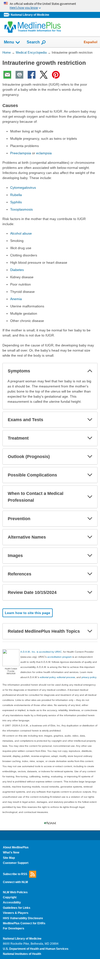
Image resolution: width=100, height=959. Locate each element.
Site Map (9, 858)
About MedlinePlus (16, 847)
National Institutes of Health (22, 954)
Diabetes (17, 270)
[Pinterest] (56, 75)
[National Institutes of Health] (7, 14)
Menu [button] (9, 42)
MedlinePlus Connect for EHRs (24, 923)
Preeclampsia (20, 153)
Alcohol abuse (21, 233)
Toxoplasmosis (21, 209)
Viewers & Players (15, 913)
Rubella (16, 195)
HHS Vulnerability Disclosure (23, 918)
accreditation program (59, 657)
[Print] (19, 75)
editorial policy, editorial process (57, 677)
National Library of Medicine (30, 14)
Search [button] (33, 42)
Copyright (10, 897)
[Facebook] (31, 75)
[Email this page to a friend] (7, 75)
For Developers (13, 928)
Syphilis (16, 202)
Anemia (16, 299)
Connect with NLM (15, 882)
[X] (44, 75)
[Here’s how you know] (50, 6)
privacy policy (89, 677)
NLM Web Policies (15, 892)
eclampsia (44, 153)
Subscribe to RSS (15, 874)
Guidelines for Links (16, 908)
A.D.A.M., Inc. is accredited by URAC (41, 651)
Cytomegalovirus (23, 187)
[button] (89, 371)
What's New (11, 852)
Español (90, 42)
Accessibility (12, 902)
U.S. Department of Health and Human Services (35, 949)
